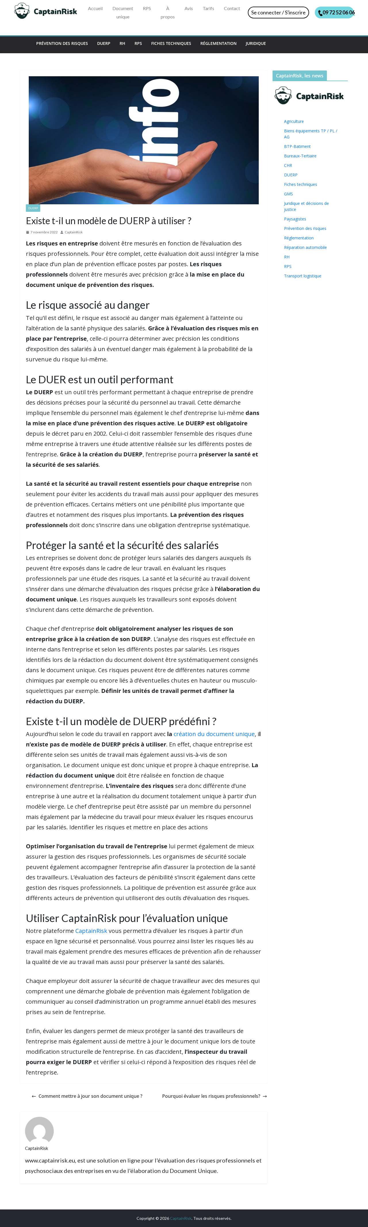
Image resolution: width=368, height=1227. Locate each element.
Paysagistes (295, 219)
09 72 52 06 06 (338, 12)
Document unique (122, 12)
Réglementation (218, 43)
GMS (288, 194)
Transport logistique (302, 276)
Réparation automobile (305, 247)
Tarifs (208, 8)
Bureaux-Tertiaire (300, 156)
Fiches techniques (171, 43)
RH (122, 43)
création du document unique (214, 734)
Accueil (95, 8)
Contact (232, 8)
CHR (288, 165)
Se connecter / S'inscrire (278, 12)
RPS (147, 8)
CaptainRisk (74, 232)
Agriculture (294, 121)
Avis (189, 8)
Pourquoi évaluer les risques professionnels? (211, 1096)
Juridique (256, 43)
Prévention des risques (62, 43)
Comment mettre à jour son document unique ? (90, 1096)
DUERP (103, 43)
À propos (168, 12)
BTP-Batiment (297, 146)
